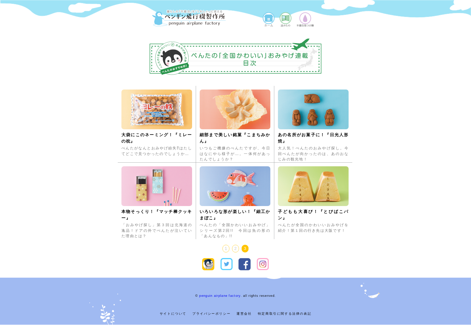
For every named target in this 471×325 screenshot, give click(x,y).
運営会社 (244, 313)
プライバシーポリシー (211, 313)
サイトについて (173, 313)
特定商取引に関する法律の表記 (284, 313)
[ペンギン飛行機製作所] (189, 24)
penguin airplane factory (219, 296)
